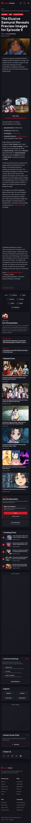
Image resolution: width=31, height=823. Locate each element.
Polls (6, 819)
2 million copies (18, 205)
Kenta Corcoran (21, 136)
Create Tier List (20, 807)
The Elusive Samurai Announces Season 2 (14, 489)
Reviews (19, 789)
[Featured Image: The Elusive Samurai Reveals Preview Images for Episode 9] (15, 46)
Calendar (22, 693)
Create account (15, 516)
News (10, 14)
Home (2, 8)
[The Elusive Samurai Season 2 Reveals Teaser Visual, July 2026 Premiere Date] (15, 390)
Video (24, 118)
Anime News (4, 14)
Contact (3, 784)
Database (8, 693)
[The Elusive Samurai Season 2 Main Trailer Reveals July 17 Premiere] (15, 368)
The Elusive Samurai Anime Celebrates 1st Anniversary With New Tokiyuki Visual (14, 423)
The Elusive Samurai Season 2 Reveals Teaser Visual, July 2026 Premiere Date (15, 400)
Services (3, 791)
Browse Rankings (21, 802)
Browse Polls (4, 805)
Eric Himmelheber (11, 33)
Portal (2, 819)
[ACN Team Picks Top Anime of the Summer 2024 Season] (15, 457)
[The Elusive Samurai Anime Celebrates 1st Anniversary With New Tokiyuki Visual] (15, 413)
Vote (27, 735)
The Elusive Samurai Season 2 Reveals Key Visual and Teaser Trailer (14, 445)
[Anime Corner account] (24, 3)
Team (2, 794)
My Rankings (20, 810)
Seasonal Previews (18, 14)
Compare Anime (5, 810)
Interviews (19, 791)
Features (19, 794)
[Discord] (20, 756)
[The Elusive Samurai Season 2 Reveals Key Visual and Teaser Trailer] (15, 435)
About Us (3, 781)
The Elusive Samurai (8, 287)
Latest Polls (3, 802)
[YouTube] (16, 756)
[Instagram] (12, 756)
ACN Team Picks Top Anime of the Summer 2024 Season (14, 467)
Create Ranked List (21, 805)
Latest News (19, 781)
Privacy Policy (4, 789)
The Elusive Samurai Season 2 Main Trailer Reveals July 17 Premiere (14, 378)
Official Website (12, 272)
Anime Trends (4, 807)
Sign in (15, 513)
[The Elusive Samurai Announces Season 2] (15, 480)
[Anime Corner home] (10, 3)
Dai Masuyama (16, 133)
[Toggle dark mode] (20, 3)
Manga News (22, 698)
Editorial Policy (4, 786)
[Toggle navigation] (28, 3)
